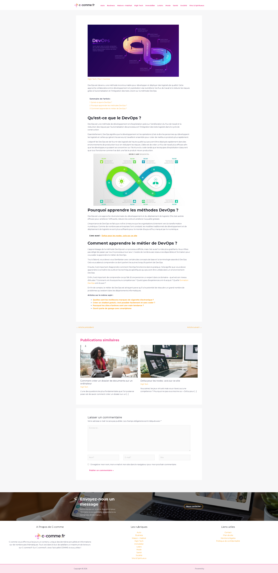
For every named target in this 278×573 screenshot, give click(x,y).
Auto (102, 5)
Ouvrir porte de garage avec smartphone (112, 308)
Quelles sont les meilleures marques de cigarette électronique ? (123, 300)
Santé (175, 5)
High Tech (138, 5)
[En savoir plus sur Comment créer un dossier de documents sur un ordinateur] (109, 361)
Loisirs (160, 5)
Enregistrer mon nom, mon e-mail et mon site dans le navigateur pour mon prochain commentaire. (133, 464)
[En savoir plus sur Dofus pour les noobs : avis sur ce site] (169, 361)
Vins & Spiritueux (196, 5)
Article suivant (194, 327)
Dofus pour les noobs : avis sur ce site (160, 380)
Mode (167, 5)
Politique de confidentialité (228, 541)
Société (183, 5)
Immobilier (150, 5)
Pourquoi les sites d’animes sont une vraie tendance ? (118, 305)
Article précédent (85, 327)
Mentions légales (228, 538)
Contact (228, 532)
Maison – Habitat (124, 5)
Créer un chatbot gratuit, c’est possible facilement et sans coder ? (124, 303)
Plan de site (228, 535)
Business (111, 5)
